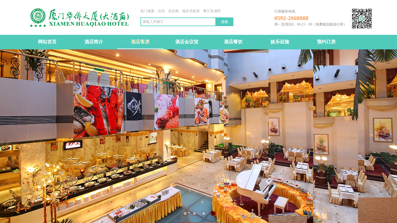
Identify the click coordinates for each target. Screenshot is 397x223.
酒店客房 (140, 41)
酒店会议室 (187, 41)
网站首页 (47, 41)
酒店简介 (94, 41)
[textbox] (178, 21)
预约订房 (326, 41)
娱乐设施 (280, 41)
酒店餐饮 (233, 41)
